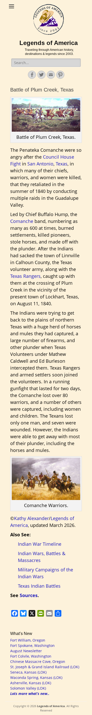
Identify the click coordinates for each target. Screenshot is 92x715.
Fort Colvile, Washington (30, 656)
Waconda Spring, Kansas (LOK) (36, 677)
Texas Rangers (25, 276)
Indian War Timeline (39, 544)
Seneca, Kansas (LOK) (28, 672)
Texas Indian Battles (39, 586)
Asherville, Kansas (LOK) (30, 682)
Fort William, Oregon (27, 640)
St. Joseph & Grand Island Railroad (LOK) (44, 666)
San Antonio (40, 164)
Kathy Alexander (31, 518)
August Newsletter (26, 650)
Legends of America (48, 42)
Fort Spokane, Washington (32, 645)
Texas (61, 164)
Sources (29, 595)
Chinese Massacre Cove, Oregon (37, 661)
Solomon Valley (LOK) (28, 688)
